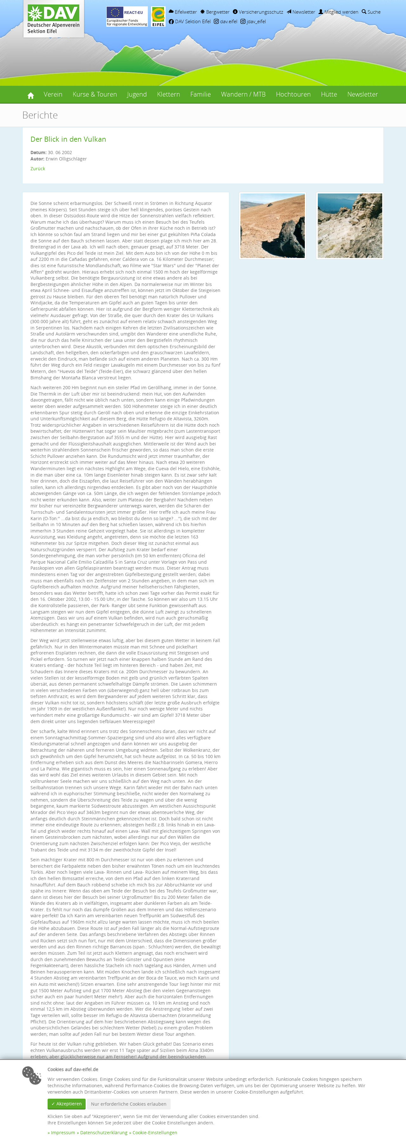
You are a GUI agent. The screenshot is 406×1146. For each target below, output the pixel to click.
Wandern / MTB (243, 94)
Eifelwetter (185, 12)
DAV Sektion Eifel (192, 21)
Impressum (63, 1132)
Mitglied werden (340, 12)
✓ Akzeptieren (66, 1104)
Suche (373, 12)
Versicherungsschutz (260, 12)
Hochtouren (293, 94)
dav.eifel (228, 21)
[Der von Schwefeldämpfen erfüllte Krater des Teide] (350, 226)
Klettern (168, 94)
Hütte (329, 94)
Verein (53, 94)
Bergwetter (217, 12)
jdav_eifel (256, 21)
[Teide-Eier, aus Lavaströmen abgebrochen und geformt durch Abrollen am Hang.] (273, 226)
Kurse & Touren (95, 94)
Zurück (37, 169)
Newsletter (303, 12)
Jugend (137, 94)
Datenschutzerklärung (104, 1132)
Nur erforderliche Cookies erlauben (129, 1104)
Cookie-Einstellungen (155, 1132)
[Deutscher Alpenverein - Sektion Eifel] (30, 94)
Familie (200, 94)
